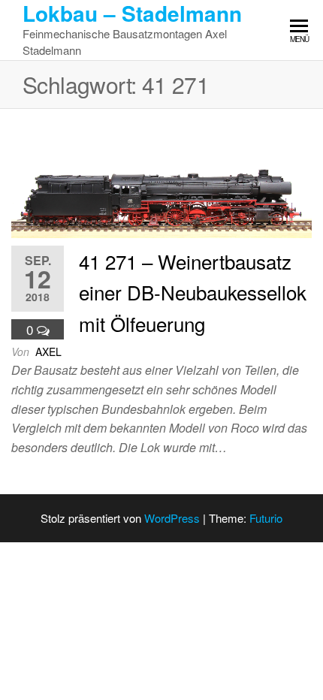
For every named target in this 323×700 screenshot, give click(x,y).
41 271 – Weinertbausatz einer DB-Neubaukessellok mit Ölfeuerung (192, 292)
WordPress (172, 518)
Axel (48, 351)
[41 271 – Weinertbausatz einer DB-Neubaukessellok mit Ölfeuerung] (161, 177)
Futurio (265, 518)
